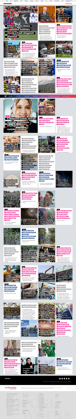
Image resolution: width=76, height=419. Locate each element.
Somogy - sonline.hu (10, 412)
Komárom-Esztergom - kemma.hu (13, 410)
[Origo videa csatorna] (66, 378)
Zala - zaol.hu (25, 396)
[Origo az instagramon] (64, 378)
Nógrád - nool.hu (10, 411)
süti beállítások (60, 381)
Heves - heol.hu (9, 407)
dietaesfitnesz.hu (42, 406)
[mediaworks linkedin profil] (70, 388)
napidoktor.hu (41, 402)
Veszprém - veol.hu (26, 395)
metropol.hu (57, 395)
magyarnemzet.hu (26, 402)
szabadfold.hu (25, 403)
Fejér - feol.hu (9, 403)
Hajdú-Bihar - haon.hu (11, 406)
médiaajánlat (69, 381)
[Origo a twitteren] (62, 378)
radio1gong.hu (57, 413)
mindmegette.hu (42, 403)
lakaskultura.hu (41, 398)
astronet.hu (41, 395)
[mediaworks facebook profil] (67, 388)
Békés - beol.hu (9, 398)
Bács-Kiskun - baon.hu (11, 395)
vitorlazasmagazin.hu (43, 407)
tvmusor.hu (41, 410)
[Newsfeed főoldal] (7, 378)
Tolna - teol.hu (9, 415)
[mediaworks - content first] (10, 388)
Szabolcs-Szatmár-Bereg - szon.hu (13, 414)
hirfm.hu (56, 414)
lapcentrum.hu (57, 407)
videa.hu (56, 406)
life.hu (56, 396)
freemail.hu (57, 403)
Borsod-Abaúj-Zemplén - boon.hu (13, 399)
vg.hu (24, 412)
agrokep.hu (25, 413)
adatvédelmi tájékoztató (46, 381)
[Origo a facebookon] (60, 378)
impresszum (65, 381)
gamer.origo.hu (41, 399)
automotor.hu (41, 397)
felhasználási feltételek (54, 381)
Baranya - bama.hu (10, 397)
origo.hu (24, 406)
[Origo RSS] (69, 378)
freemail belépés (69, 3)
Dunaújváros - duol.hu (11, 402)
